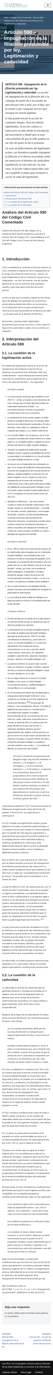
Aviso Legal (26, 1372)
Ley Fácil (6, 1363)
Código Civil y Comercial (20, 17)
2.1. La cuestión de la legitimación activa (21, 202)
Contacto (39, 1372)
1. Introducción (10, 195)
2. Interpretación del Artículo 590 (18, 199)
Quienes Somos (10, 1372)
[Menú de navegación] (48, 5)
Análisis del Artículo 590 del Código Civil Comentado (26, 192)
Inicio (6, 17)
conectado (30, 1313)
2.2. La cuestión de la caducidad (17, 205)
